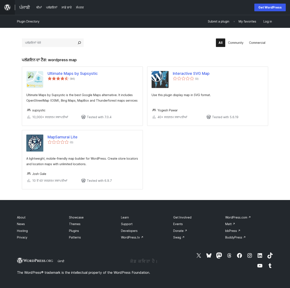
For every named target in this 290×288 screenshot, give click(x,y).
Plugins (74, 231)
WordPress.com (238, 217)
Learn (125, 217)
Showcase (76, 217)
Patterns (75, 237)
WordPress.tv (132, 237)
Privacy (22, 237)
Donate (180, 231)
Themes (74, 224)
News (21, 224)
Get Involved (182, 217)
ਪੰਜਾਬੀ (61, 261)
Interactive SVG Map (191, 73)
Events (178, 224)
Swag (179, 237)
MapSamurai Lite (62, 137)
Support (126, 224)
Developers (129, 231)
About (21, 217)
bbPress (233, 231)
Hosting (22, 231)
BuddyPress (235, 237)
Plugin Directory (28, 21)
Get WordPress (270, 7)
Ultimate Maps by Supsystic (73, 73)
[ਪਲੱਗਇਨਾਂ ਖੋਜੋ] (79, 42)
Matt (230, 224)
